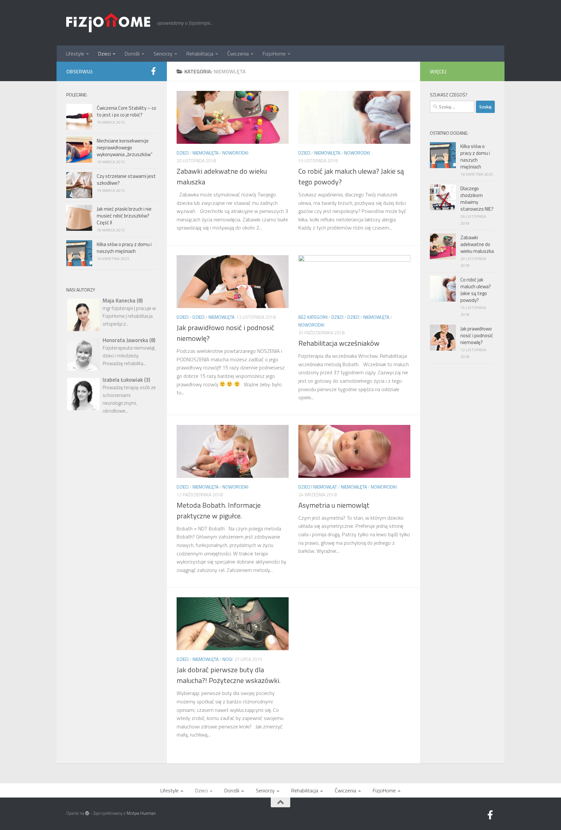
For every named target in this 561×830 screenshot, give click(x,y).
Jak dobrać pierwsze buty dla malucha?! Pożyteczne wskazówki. (228, 675)
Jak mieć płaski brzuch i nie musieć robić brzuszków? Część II (124, 215)
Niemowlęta (205, 152)
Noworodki (235, 152)
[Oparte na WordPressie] (87, 813)
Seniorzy (163, 53)
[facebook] (153, 71)
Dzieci (104, 53)
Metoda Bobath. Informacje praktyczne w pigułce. (219, 510)
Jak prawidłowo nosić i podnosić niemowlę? (225, 333)
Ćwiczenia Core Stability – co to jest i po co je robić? (126, 111)
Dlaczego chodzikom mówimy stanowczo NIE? (476, 199)
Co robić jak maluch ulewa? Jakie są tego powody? (351, 176)
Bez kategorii (313, 317)
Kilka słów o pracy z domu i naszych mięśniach (124, 248)
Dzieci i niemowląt (317, 486)
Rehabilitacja (199, 53)
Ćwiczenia (238, 53)
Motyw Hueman (141, 813)
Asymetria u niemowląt (333, 505)
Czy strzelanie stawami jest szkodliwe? (126, 179)
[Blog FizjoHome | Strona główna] (108, 22)
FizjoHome (274, 53)
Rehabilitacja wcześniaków (339, 343)
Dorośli (132, 53)
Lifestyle (75, 53)
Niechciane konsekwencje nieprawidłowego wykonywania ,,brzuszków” (125, 147)
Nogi (227, 659)
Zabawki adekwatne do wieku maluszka (222, 176)
